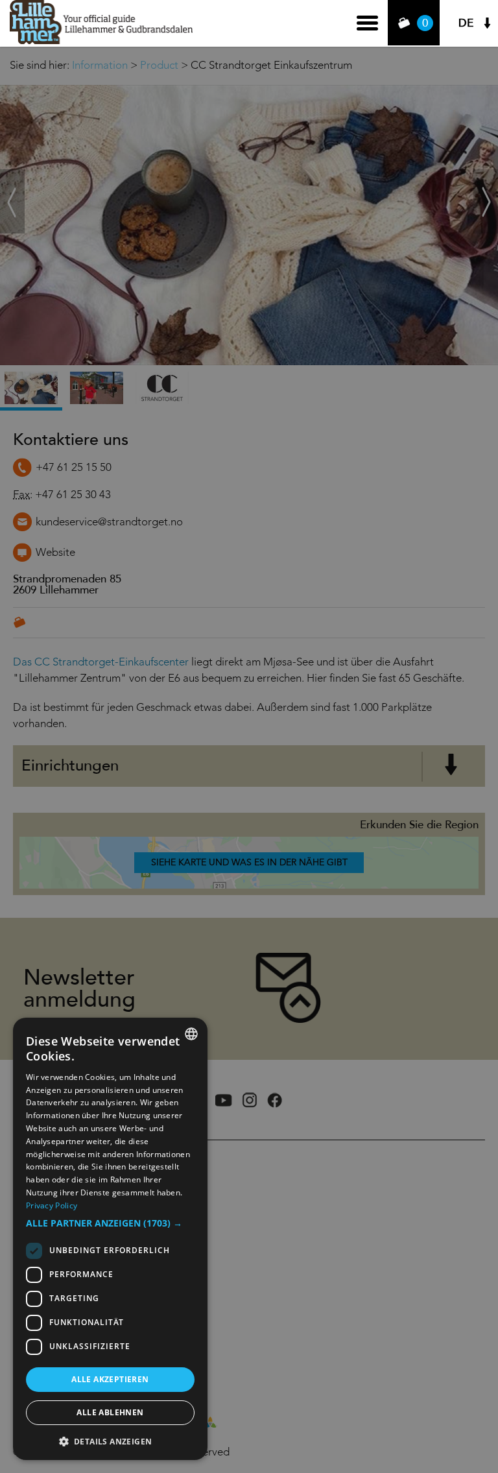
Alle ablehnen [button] (110, 1412)
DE (465, 23)
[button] (110, 1223)
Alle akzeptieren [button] (109, 1379)
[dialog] (110, 1239)
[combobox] (191, 1033)
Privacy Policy (51, 1205)
